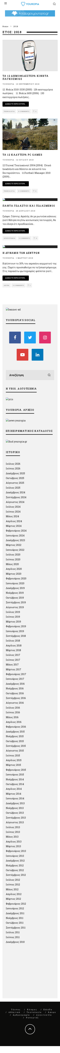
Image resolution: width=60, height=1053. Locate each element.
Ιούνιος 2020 (13, 559)
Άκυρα (6, 285)
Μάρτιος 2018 (13, 650)
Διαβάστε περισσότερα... (15, 104)
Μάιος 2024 (12, 516)
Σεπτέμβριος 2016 (16, 698)
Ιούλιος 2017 (13, 655)
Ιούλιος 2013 (13, 827)
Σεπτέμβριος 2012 (16, 874)
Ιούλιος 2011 (13, 932)
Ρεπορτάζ (32, 1018)
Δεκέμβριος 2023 (15, 540)
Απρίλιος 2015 (14, 760)
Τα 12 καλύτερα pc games (22, 154)
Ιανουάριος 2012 (15, 908)
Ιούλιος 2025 (13, 487)
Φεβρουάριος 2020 (16, 578)
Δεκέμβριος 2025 (15, 473)
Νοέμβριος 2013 (15, 808)
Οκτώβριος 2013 (15, 812)
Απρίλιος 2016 (14, 722)
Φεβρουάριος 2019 (16, 626)
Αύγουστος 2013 (15, 822)
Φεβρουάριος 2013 (16, 851)
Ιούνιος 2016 (13, 712)
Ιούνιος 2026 (13, 468)
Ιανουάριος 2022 (15, 549)
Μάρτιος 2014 (13, 793)
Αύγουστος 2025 (15, 482)
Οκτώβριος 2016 (15, 693)
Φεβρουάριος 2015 (16, 769)
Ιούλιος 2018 (13, 640)
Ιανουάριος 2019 (15, 631)
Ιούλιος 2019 (13, 612)
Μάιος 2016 (12, 717)
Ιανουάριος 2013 (15, 855)
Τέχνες (16, 1010)
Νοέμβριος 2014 (15, 779)
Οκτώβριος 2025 (15, 478)
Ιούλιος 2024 (13, 506)
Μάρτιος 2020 (13, 573)
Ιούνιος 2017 (13, 659)
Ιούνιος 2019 (13, 616)
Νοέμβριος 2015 (15, 736)
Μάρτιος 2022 (13, 545)
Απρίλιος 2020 (14, 568)
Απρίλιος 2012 (14, 894)
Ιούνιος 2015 (13, 755)
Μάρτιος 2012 (13, 898)
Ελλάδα (48, 1010)
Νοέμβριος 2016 (15, 688)
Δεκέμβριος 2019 (15, 588)
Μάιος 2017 (12, 664)
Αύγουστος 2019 (15, 607)
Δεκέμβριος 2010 (15, 942)
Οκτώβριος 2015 (15, 741)
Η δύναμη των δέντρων (21, 252)
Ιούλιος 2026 (13, 463)
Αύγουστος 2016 (15, 702)
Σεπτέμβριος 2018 (16, 635)
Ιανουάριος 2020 (15, 583)
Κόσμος (32, 1010)
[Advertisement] (31, 973)
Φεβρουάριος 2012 (16, 903)
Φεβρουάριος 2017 (16, 674)
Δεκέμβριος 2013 (15, 803)
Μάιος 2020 (12, 564)
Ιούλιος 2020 (13, 554)
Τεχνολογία (9, 111)
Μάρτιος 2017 (13, 669)
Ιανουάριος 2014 (15, 798)
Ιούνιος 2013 (13, 832)
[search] (49, 375)
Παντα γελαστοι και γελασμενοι (28, 205)
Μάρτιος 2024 (14, 526)
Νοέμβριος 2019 (15, 592)
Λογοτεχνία (44, 1015)
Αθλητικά (14, 1012)
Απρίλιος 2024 (14, 521)
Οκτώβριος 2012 (15, 870)
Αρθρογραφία (9, 238)
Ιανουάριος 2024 (15, 535)
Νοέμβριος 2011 (14, 918)
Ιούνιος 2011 (13, 937)
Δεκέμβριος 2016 (15, 683)
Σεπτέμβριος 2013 (16, 817)
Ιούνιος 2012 (13, 884)
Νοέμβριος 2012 (15, 865)
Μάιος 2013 (12, 836)
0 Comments (24, 111)
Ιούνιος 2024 (13, 511)
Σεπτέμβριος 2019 (16, 602)
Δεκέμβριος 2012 (15, 860)
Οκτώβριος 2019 (15, 597)
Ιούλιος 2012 (13, 879)
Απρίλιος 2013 (14, 841)
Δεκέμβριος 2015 (15, 731)
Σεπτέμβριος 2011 (16, 927)
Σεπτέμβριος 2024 (16, 497)
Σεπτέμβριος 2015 (16, 745)
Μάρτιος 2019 (13, 621)
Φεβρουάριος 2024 (16, 530)
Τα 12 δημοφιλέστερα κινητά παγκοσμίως (25, 77)
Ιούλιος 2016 (13, 707)
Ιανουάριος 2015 (15, 774)
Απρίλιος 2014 (14, 788)
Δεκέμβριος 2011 (15, 913)
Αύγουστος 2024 (15, 502)
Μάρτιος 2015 (13, 765)
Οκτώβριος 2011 (15, 922)
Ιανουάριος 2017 (15, 678)
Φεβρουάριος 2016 (16, 726)
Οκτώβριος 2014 (15, 784)
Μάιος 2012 (12, 889)
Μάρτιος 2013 (13, 846)
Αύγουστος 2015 (15, 750)
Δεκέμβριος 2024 (15, 492)
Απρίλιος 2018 (14, 645)
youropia (8, 84)
